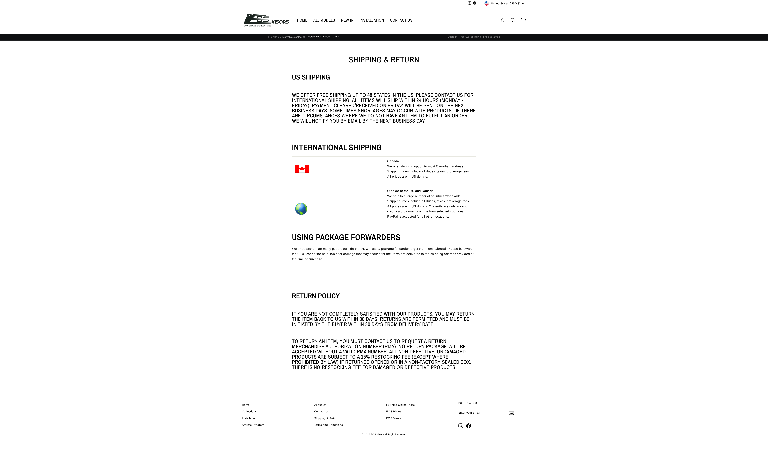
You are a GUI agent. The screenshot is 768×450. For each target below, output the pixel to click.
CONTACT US (401, 20)
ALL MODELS (324, 20)
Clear (336, 36)
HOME (302, 20)
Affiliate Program (253, 424)
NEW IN (347, 20)
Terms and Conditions (328, 424)
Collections (249, 411)
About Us (320, 404)
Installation (249, 418)
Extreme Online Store (400, 404)
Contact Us (321, 411)
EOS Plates (393, 411)
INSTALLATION (372, 20)
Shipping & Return (326, 418)
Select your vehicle (319, 36)
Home (246, 404)
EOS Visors (393, 418)
